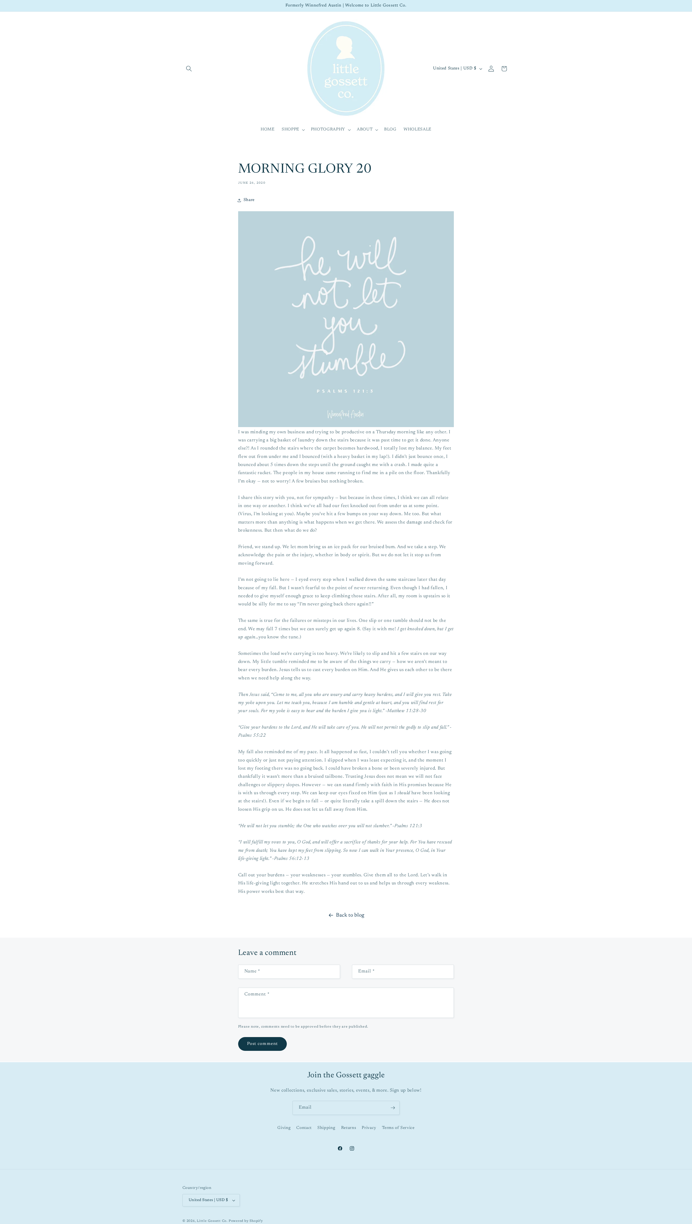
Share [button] (249, 200)
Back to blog (350, 915)
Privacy (369, 1128)
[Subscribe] (392, 1108)
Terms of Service (398, 1128)
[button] (188, 68)
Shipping (326, 1128)
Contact (304, 1128)
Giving (284, 1128)
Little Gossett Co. (212, 1221)
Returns (348, 1128)
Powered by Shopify (246, 1221)
